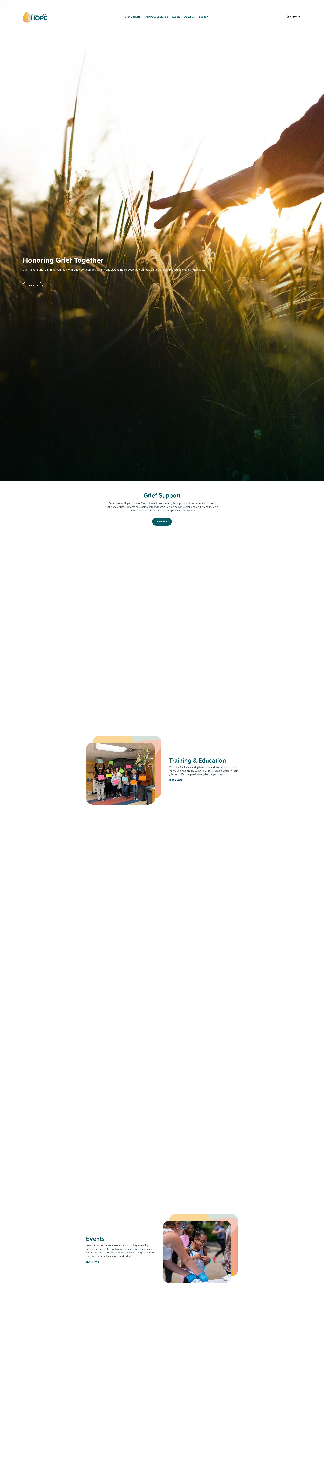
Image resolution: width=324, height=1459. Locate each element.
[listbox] (293, 17)
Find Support (162, 522)
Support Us (32, 285)
